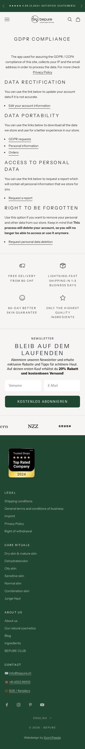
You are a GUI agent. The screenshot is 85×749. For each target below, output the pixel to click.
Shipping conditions (18, 501)
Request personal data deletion (31, 242)
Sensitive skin (14, 576)
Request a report (20, 198)
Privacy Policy (42, 72)
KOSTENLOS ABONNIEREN (42, 401)
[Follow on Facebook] (7, 704)
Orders (14, 152)
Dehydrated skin (16, 561)
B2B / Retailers (19, 691)
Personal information (23, 146)
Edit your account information (29, 106)
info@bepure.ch (20, 673)
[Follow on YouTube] (42, 704)
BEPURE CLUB (15, 651)
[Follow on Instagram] (18, 704)
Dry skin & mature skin (21, 553)
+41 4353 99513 (19, 682)
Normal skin (13, 583)
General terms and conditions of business (34, 509)
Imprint (10, 516)
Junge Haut (13, 598)
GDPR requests (20, 139)
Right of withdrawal (18, 531)
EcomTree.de (52, 737)
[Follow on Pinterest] (30, 704)
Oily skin (10, 568)
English (40, 718)
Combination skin (17, 591)
